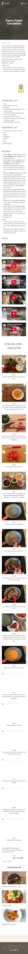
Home (4, 947)
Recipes (9, 947)
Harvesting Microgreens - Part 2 (12, 886)
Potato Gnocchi (7, 905)
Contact (23, 947)
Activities (16, 947)
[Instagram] (15, 950)
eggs (10, 861)
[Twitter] (13, 950)
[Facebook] (10, 950)
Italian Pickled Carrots (8, 924)
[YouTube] (18, 950)
